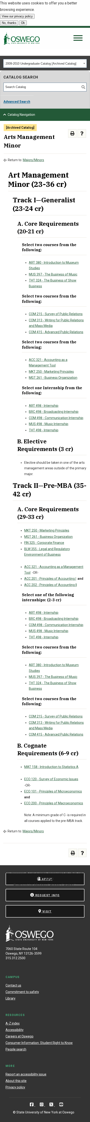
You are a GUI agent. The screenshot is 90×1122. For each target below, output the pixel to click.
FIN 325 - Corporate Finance (44, 543)
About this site (16, 1081)
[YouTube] (61, 1104)
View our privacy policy (17, 16)
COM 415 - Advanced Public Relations (56, 332)
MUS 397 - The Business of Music (53, 274)
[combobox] (45, 63)
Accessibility (15, 1030)
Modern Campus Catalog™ (55, 885)
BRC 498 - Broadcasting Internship (53, 412)
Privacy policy (15, 1087)
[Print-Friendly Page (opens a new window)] (72, 133)
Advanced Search (16, 101)
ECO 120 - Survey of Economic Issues (51, 779)
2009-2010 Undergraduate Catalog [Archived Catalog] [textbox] (41, 63)
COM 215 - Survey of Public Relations (56, 314)
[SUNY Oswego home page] (22, 38)
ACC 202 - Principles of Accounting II (50, 585)
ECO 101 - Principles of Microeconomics (53, 791)
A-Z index (13, 1023)
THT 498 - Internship (43, 430)
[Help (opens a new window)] (82, 133)
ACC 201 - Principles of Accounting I (50, 578)
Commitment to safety (22, 992)
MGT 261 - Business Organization (53, 377)
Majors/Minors (33, 160)
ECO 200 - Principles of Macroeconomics (53, 803)
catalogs (17, 872)
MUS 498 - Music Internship (48, 424)
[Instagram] (42, 1104)
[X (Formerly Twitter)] (52, 1104)
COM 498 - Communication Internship (56, 418)
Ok (23, 23)
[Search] (83, 87)
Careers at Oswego (19, 1036)
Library (10, 998)
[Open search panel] (78, 38)
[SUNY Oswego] (30, 940)
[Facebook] (32, 1104)
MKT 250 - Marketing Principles (51, 371)
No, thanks (9, 23)
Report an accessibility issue (26, 1074)
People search (16, 1049)
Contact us (13, 985)
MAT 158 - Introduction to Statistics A (51, 767)
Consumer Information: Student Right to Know (39, 1043)
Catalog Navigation (21, 114)
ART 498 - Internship (43, 405)
